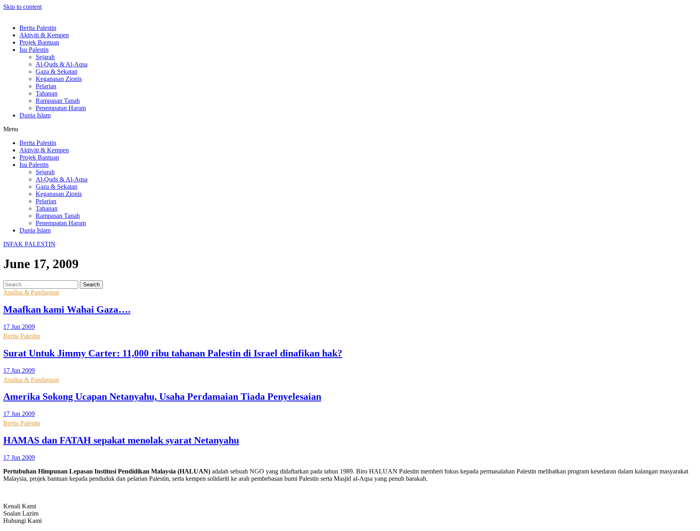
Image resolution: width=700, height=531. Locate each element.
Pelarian (46, 86)
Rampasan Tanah (58, 100)
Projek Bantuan (39, 42)
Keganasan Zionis (59, 78)
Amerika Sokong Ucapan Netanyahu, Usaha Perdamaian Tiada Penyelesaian (162, 396)
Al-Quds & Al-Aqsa (62, 64)
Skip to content (22, 6)
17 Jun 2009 (19, 326)
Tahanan (47, 93)
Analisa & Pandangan (31, 292)
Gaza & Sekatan (56, 71)
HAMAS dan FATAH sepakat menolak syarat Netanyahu (121, 440)
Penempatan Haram (61, 107)
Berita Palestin (37, 27)
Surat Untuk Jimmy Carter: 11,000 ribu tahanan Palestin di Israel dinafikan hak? (172, 353)
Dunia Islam (35, 115)
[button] (350, 129)
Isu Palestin (34, 49)
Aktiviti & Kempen (44, 35)
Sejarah (45, 56)
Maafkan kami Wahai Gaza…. (66, 309)
